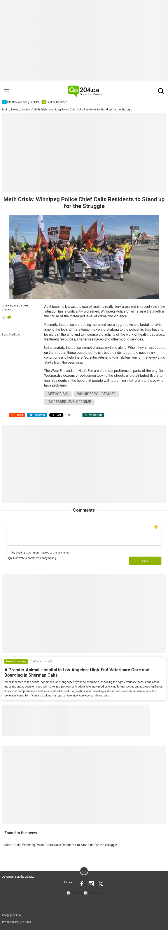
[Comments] (9, 317)
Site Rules (63, 552)
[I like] (4, 317)
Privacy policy (10, 921)
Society (6, 309)
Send (145, 560)
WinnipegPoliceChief (96, 394)
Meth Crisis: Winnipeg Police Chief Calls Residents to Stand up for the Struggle (60, 845)
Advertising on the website (18, 876)
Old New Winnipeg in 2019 (95, 710)
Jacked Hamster (136, 710)
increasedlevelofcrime (69, 402)
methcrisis (58, 394)
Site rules (25, 921)
